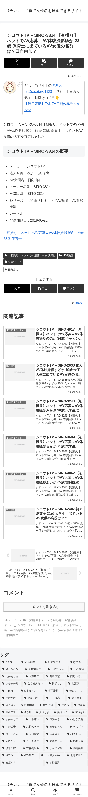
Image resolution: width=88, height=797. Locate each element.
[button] (44, 63)
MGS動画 (68, 255)
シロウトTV (15, 261)
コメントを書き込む (44, 607)
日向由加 (13, 269)
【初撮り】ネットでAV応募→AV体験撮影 (32, 255)
